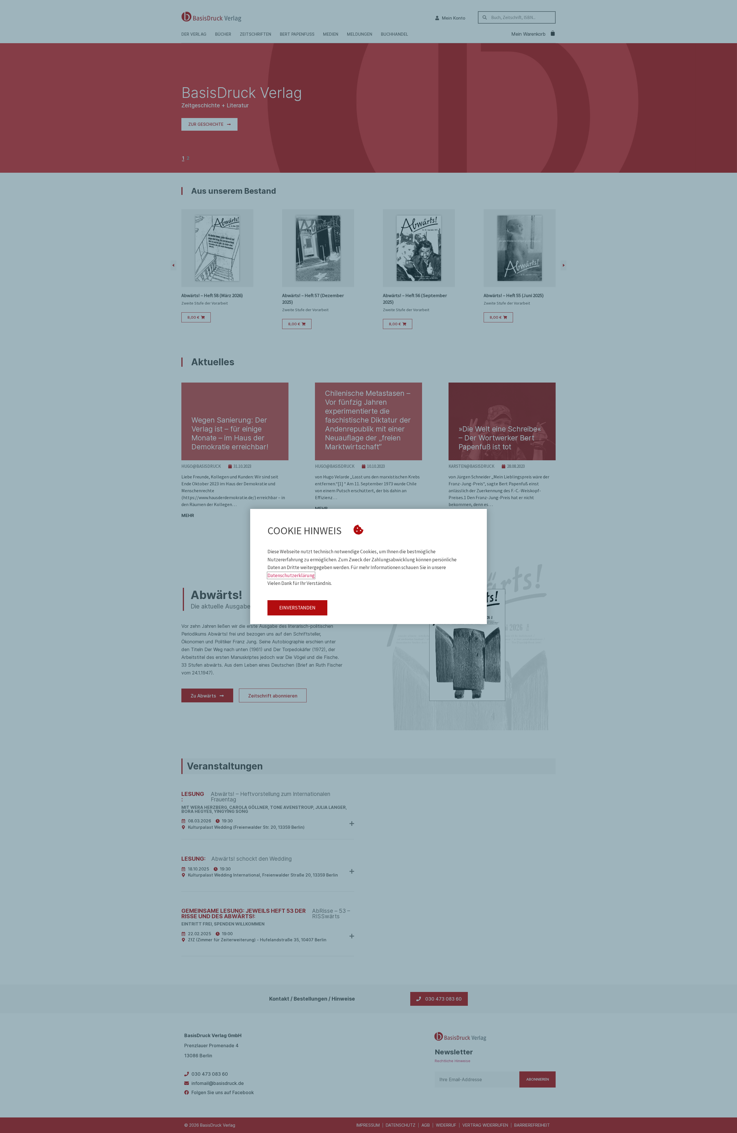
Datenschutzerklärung (291, 575)
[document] (368, 566)
